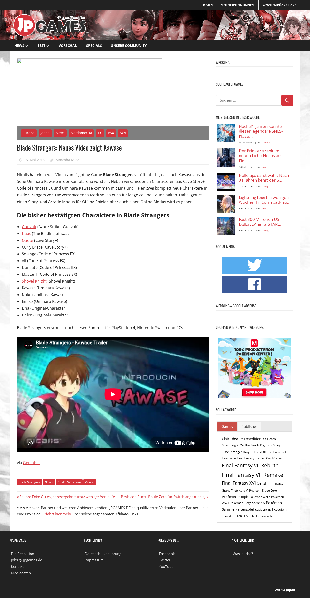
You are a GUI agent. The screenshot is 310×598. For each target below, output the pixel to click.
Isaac (26, 233)
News (19, 45)
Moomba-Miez (67, 159)
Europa (28, 132)
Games (227, 426)
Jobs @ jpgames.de (26, 560)
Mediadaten (21, 572)
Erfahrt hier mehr (57, 513)
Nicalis (49, 482)
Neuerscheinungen (237, 5)
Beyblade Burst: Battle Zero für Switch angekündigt (163, 496)
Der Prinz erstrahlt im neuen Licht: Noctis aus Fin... (260, 155)
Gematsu (31, 462)
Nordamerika (81, 132)
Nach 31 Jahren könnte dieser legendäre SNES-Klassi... (261, 131)
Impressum (94, 560)
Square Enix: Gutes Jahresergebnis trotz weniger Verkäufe (67, 496)
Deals (208, 5)
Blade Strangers (29, 482)
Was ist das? (243, 553)
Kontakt (17, 566)
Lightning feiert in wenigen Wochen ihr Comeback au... (265, 200)
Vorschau (68, 45)
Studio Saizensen (69, 482)
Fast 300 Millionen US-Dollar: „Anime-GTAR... (260, 222)
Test (41, 45)
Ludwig (266, 142)
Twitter (164, 560)
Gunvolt (29, 226)
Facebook (167, 553)
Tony (263, 167)
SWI (123, 132)
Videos (89, 482)
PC (100, 132)
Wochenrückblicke (279, 5)
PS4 (111, 132)
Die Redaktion (22, 553)
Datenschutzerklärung (103, 553)
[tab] (227, 426)
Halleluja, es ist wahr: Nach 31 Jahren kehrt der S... (264, 178)
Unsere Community (129, 45)
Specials (94, 45)
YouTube (166, 566)
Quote (27, 240)
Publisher (249, 426)
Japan (45, 132)
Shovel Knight (34, 281)
